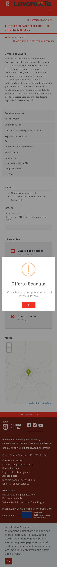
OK (28, 305)
